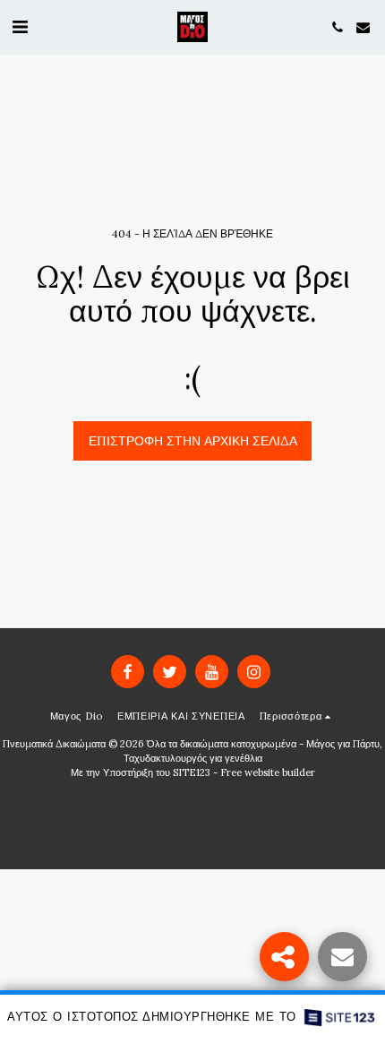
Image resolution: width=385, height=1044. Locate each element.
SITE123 (191, 772)
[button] (19, 26)
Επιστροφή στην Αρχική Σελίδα (193, 441)
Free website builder (267, 772)
